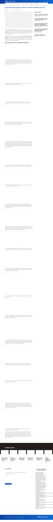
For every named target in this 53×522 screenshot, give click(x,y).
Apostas (36, 32)
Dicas (16, 9)
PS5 (20, 9)
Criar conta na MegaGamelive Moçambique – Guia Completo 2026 (40, 35)
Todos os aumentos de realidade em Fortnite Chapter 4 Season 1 (48, 459)
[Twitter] (46, 1)
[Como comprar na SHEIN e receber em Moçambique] (22, 453)
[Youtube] (47, 1)
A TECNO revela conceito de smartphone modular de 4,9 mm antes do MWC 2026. (41, 15)
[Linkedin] (45, 1)
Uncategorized (36, 26)
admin (7, 9)
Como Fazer (18, 9)
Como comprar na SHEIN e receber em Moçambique (22, 459)
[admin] (5, 9)
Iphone (11, 457)
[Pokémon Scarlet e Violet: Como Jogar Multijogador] (39, 453)
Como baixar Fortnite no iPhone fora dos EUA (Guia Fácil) (13, 459)
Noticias (36, 36)
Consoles (15, 9)
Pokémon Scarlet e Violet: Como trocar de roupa (31, 459)
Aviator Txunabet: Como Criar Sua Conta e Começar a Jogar (5, 459)
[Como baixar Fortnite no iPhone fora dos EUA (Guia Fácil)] (13, 453)
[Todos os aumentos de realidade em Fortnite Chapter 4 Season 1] (48, 453)
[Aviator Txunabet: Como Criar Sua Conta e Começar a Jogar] (5, 453)
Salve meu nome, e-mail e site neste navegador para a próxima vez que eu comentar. (16, 472)
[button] (6, 3)
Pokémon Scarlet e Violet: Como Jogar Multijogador (39, 459)
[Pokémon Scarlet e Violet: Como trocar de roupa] (31, 453)
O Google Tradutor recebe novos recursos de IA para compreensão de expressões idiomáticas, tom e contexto (41, 19)
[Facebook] (43, 1)
